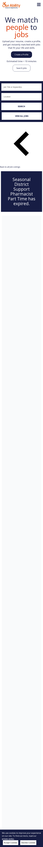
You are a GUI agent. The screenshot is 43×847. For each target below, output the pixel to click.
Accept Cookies (10, 842)
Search (21, 106)
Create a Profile (21, 54)
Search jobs (21, 68)
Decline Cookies (28, 842)
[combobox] (21, 87)
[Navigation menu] (39, 4)
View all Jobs (21, 116)
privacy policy (8, 838)
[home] (11, 5)
